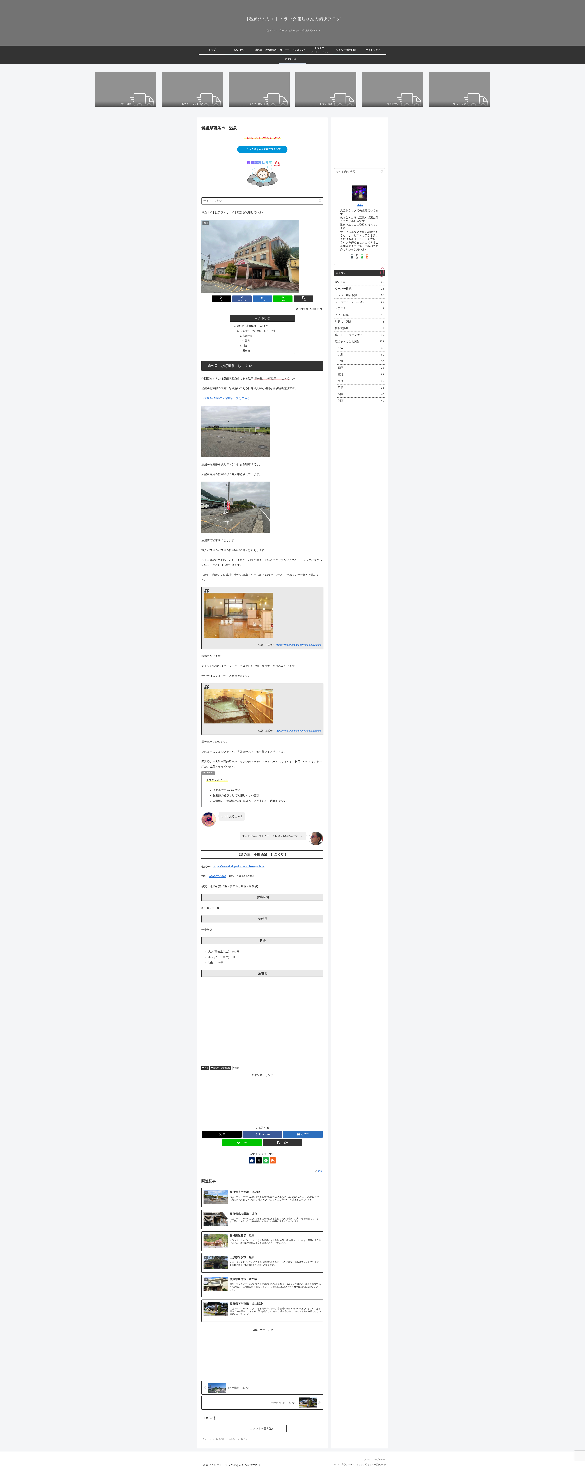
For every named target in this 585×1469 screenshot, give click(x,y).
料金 (245, 345)
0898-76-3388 (217, 876)
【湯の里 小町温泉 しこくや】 (257, 330)
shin (359, 205)
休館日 (246, 340)
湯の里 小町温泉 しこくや (252, 325)
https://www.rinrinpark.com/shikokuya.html (298, 644)
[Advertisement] (262, 1099)
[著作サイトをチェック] (252, 1160)
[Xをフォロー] (259, 1160)
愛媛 (237, 1068)
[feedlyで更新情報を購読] (266, 1160)
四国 (206, 1068)
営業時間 (247, 335)
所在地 (246, 350)
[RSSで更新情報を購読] (273, 1160)
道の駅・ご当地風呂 (221, 1068)
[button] (320, 201)
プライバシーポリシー (374, 1459)
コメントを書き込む (262, 1428)
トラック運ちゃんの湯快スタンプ (262, 149)
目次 (257, 318)
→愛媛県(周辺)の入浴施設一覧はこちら (225, 398)
